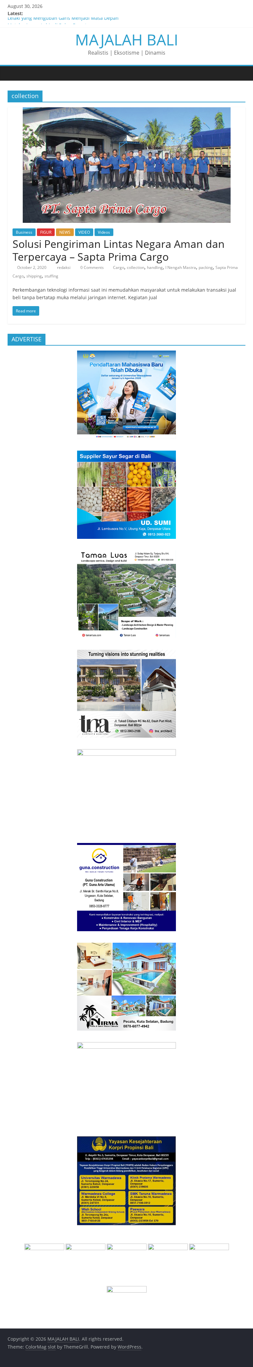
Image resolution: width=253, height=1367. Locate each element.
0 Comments (91, 267)
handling (155, 267)
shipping (34, 276)
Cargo (118, 267)
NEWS (64, 232)
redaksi (64, 267)
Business (24, 232)
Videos (104, 232)
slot (52, 1347)
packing (206, 267)
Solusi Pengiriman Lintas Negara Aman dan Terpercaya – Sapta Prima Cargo (119, 250)
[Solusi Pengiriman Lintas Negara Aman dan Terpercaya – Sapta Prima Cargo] (127, 111)
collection (135, 267)
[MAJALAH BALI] (14, 73)
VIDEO (84, 232)
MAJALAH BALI (126, 39)
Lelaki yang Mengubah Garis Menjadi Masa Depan (63, 21)
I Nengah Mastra (180, 267)
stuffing (51, 276)
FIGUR (45, 232)
